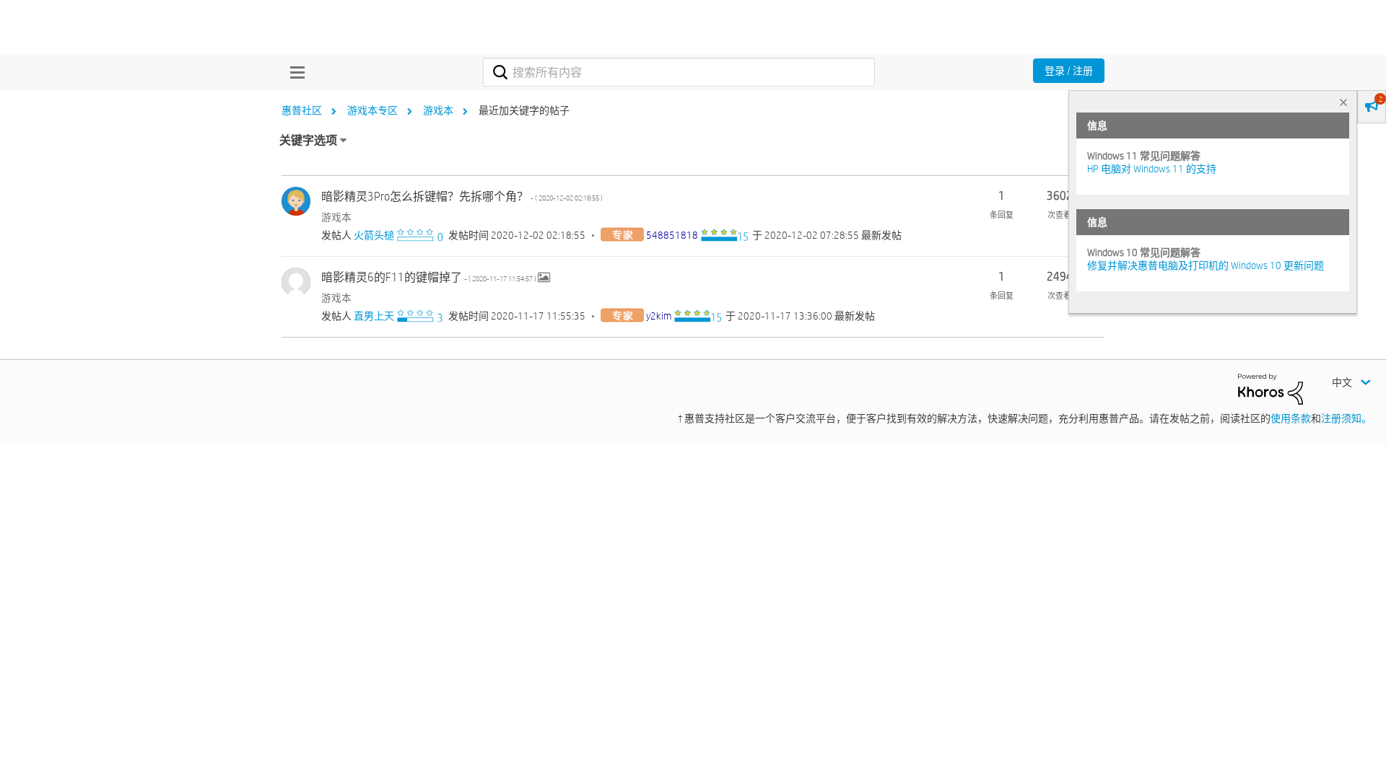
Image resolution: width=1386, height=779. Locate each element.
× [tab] (1343, 102)
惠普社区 (302, 110)
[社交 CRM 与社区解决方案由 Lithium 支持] (1270, 388)
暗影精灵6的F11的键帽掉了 (429, 277)
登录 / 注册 (1069, 70)
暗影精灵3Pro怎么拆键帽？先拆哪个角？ (462, 196)
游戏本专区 (372, 110)
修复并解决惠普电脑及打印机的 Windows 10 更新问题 (1205, 265)
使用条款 (1290, 418)
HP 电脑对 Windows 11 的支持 (1151, 168)
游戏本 (438, 110)
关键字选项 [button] (308, 140)
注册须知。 (1346, 418)
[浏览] (294, 72)
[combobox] (679, 72)
